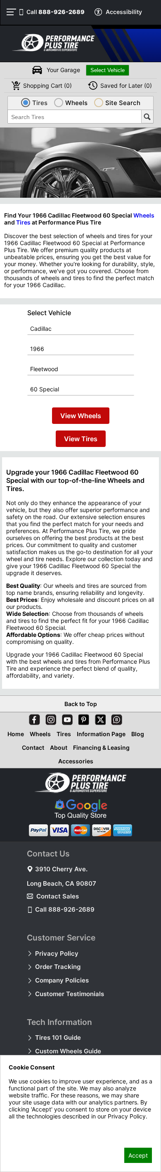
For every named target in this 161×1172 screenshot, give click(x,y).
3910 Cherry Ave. (61, 869)
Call (55, 11)
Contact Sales (57, 896)
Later (126, 85)
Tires (23, 222)
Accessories (75, 761)
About (58, 747)
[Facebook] (32, 718)
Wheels (143, 215)
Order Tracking (57, 967)
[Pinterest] (82, 718)
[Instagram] (49, 718)
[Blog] (115, 718)
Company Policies (62, 980)
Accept (138, 1155)
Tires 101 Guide (58, 1037)
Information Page (101, 733)
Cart (47, 85)
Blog (137, 733)
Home (15, 733)
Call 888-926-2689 (65, 909)
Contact (33, 747)
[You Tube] (65, 718)
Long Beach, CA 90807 (61, 883)
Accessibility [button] (124, 11)
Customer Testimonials (69, 994)
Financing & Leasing (101, 747)
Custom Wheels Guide (68, 1051)
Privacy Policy (56, 953)
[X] (98, 718)
